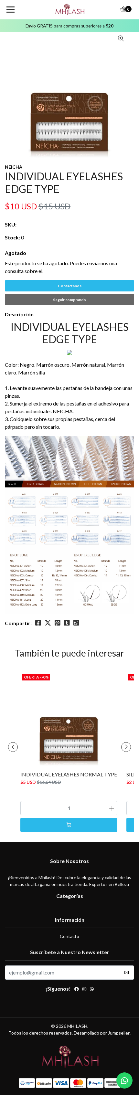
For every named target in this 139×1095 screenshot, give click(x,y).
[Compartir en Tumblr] (67, 623)
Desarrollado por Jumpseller (102, 1033)
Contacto (69, 936)
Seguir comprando (69, 299)
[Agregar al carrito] (68, 825)
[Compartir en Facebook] (38, 623)
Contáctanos (69, 285)
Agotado (15, 253)
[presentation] (13, 747)
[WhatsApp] (92, 989)
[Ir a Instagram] (84, 989)
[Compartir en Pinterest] (57, 623)
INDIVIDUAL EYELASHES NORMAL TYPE (68, 774)
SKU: (10, 224)
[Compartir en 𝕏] (48, 623)
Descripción (19, 314)
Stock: (12, 237)
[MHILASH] (70, 9)
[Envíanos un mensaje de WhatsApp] (124, 1080)
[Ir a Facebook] (76, 989)
